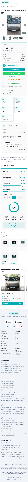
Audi (5, 458)
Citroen (22, 456)
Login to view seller (12, 65)
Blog (16, 336)
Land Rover (3, 459)
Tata (20, 452)
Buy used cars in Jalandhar (7, 428)
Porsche (17, 459)
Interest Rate (6, 189)
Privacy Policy (18, 341)
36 (14, 197)
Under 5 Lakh (10, 445)
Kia (7, 454)
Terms (16, 343)
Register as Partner (5, 353)
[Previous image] (3, 25)
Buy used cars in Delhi (19, 389)
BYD (2, 458)
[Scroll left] (22, 270)
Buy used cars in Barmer (6, 433)
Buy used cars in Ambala (19, 431)
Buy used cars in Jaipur (20, 404)
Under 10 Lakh (4, 447)
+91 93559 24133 (19, 354)
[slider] (7, 179)
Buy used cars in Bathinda (7, 422)
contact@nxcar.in (19, 351)
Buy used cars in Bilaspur (7, 431)
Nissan (2, 456)
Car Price (5, 171)
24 (9, 197)
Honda (15, 454)
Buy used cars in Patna (6, 413)
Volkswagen (12, 456)
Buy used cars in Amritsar (7, 383)
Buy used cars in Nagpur (18, 409)
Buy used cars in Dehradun (7, 404)
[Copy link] (22, 289)
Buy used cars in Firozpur (19, 433)
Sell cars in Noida (5, 368)
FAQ (16, 340)
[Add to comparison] (19, 276)
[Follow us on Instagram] (10, 326)
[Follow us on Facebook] (7, 326)
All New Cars (12, 442)
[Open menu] (24, 2)
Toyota (11, 454)
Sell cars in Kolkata (5, 372)
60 (23, 197)
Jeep (18, 456)
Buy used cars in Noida (18, 411)
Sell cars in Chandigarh (6, 370)
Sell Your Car (4, 333)
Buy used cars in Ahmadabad (7, 381)
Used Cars (5, 6)
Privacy (15, 479)
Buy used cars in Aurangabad (7, 420)
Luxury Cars (4, 449)
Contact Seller (15, 69)
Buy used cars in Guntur (19, 424)
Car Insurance (4, 340)
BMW (9, 458)
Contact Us (17, 338)
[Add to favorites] (22, 276)
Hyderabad (12, 6)
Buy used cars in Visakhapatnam (8, 418)
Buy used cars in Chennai (7, 389)
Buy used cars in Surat (6, 415)
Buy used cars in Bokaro (19, 422)
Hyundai (15, 452)
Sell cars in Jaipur (16, 364)
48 (18, 197)
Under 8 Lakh (17, 445)
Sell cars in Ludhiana (15, 372)
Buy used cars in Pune (18, 413)
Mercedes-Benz (15, 458)
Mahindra (3, 454)
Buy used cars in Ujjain (6, 417)
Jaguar (21, 458)
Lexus (13, 459)
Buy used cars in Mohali (6, 409)
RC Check (3, 343)
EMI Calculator (4, 338)
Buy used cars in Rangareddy (8, 435)
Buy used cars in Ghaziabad (7, 392)
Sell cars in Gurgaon (5, 362)
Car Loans (3, 336)
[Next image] (25, 25)
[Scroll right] (25, 270)
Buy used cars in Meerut (19, 407)
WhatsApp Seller (15, 73)
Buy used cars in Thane (18, 415)
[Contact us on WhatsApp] (17, 326)
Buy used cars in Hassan (6, 426)
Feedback (10, 479)
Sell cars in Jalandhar (17, 370)
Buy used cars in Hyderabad (7, 396)
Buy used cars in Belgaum (7, 430)
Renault (22, 454)
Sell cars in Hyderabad (6, 366)
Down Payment (7, 177)
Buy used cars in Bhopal (17, 400)
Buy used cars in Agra (6, 400)
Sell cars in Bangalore (6, 364)
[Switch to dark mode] (16, 2)
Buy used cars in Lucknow (7, 405)
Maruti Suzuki (9, 452)
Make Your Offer (15, 79)
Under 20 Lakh (20, 447)
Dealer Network (4, 351)
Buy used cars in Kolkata (6, 398)
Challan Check (4, 345)
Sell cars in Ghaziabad (18, 366)
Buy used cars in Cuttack (6, 424)
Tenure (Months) (7, 194)
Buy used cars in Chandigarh (7, 387)
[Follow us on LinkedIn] (14, 326)
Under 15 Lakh (12, 447)
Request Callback (15, 83)
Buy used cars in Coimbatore (7, 402)
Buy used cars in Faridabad (7, 390)
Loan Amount (6, 183)
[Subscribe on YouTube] (20, 326)
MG (19, 454)
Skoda (7, 456)
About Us (17, 333)
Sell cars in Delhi (15, 362)
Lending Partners (5, 350)
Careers (17, 335)
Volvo (9, 459)
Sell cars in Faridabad (15, 368)
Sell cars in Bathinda (5, 374)
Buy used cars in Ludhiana (7, 407)
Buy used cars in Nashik (6, 411)
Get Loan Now (15, 76)
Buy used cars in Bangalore (7, 385)
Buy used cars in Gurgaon (7, 394)
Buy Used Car (4, 335)
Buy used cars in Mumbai (19, 398)
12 (4, 197)
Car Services (4, 341)
